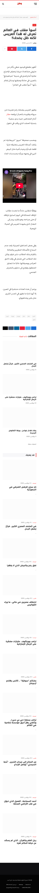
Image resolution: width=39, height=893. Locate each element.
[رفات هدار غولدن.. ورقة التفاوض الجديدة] (19, 417)
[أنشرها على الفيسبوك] (31, 49)
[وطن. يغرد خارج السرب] (19, 3)
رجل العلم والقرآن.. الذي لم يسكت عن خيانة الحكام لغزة (20, 842)
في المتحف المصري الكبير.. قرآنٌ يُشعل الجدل (19, 365)
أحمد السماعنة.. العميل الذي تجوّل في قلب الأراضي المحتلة (20, 802)
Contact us (28, 884)
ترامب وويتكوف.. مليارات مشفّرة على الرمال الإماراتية (20, 398)
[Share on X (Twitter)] (22, 49)
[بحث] (3, 3)
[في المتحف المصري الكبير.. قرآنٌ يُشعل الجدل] (19, 351)
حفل (24, 316)
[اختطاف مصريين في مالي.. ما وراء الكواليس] (19, 585)
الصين (33, 316)
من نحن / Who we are (11, 884)
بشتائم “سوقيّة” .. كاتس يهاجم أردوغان (21, 682)
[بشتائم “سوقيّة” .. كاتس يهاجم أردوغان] (19, 664)
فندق (34, 320)
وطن (34, 43)
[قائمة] (35, 3)
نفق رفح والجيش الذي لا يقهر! (21, 565)
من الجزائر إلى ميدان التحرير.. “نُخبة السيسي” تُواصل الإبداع (19, 763)
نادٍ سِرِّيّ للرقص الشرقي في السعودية (22, 488)
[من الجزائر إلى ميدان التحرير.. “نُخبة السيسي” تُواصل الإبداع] (19, 745)
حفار (8, 114)
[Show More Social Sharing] (5, 49)
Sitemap (21, 884)
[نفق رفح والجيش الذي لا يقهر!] (19, 548)
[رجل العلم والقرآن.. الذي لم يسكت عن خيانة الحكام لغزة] (19, 823)
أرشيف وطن (25, 17)
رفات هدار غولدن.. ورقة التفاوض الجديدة (22, 432)
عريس (7, 316)
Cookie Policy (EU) (26, 887)
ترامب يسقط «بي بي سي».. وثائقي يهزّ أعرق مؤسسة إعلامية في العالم (20, 722)
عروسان (18, 316)
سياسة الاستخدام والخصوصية (12, 887)
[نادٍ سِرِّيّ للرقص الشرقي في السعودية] (19, 470)
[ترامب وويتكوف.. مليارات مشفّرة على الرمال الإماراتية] (19, 384)
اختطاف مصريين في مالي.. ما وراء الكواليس (20, 603)
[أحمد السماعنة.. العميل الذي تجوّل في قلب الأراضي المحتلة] (19, 784)
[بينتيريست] (12, 49)
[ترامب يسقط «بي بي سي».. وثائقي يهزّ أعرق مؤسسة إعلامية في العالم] (19, 703)
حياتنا (21, 17)
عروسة (12, 316)
